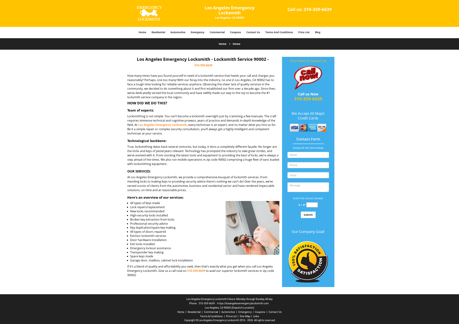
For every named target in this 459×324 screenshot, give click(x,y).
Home (142, 32)
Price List (304, 32)
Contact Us (253, 32)
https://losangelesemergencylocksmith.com (243, 303)
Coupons (235, 32)
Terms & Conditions (211, 316)
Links (256, 316)
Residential (158, 32)
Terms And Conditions (279, 32)
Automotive (178, 32)
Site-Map (245, 316)
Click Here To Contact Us (308, 61)
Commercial (217, 32)
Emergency (197, 32)
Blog (317, 32)
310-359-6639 (318, 9)
